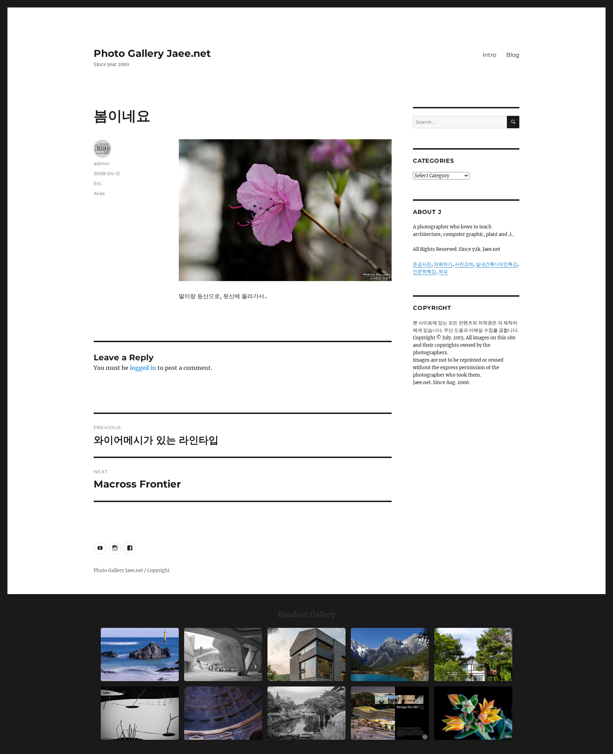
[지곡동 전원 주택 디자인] (306, 654)
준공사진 (422, 264)
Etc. (98, 183)
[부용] (473, 713)
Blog (512, 55)
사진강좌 (464, 264)
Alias (99, 193)
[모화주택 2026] (473, 654)
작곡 (443, 272)
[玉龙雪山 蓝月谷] (390, 654)
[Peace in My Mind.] (140, 654)
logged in (143, 367)
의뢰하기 (443, 264)
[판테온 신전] (223, 713)
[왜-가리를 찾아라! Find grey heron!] (306, 713)
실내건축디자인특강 (496, 264)
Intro (489, 55)
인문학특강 (424, 272)
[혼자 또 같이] (140, 713)
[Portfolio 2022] (390, 713)
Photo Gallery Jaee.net (152, 53)
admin (101, 163)
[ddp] (223, 654)
